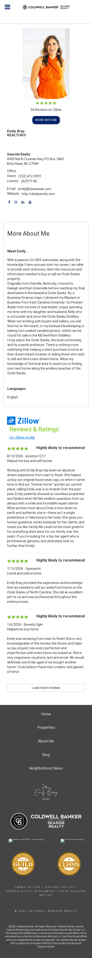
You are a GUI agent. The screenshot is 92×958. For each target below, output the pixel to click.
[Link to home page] (46, 7)
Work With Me (46, 120)
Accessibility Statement (31, 891)
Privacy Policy (60, 887)
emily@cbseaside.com (34, 189)
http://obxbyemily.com (38, 194)
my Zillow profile (22, 437)
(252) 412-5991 (30, 176)
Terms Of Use (27, 887)
